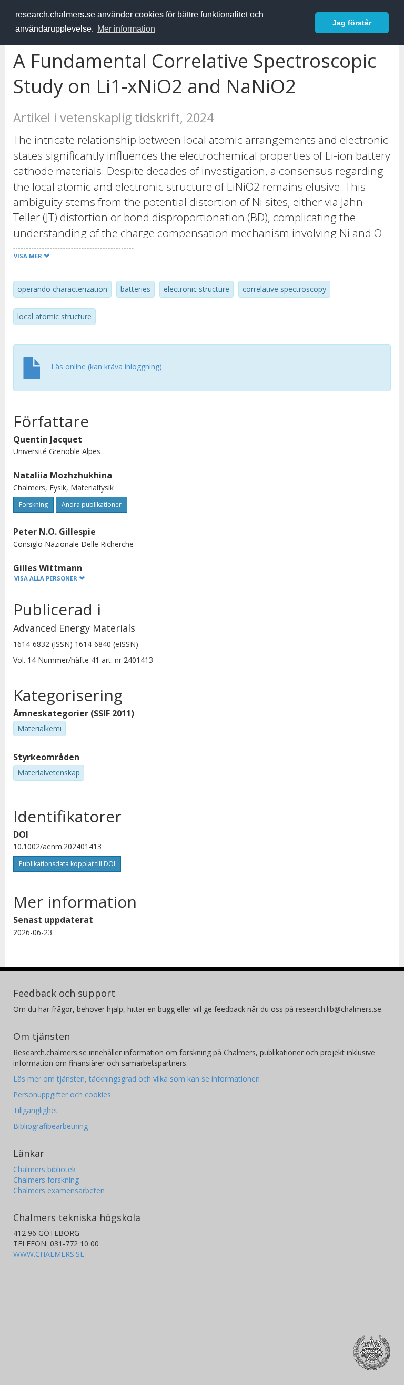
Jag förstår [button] (351, 22)
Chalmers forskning (46, 1180)
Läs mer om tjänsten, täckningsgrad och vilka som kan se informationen (136, 1079)
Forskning (33, 504)
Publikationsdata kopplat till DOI (67, 863)
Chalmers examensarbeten (59, 1190)
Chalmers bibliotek (44, 1169)
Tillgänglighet (35, 1110)
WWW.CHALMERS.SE (48, 1254)
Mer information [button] (126, 28)
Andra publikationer (92, 504)
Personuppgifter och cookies (62, 1094)
